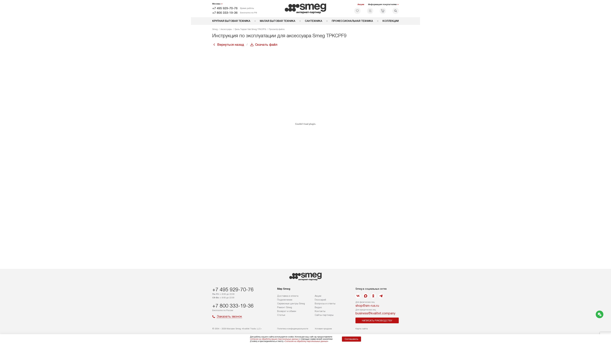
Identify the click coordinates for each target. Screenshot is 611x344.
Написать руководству (377, 320)
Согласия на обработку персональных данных (306, 341)
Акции (361, 4)
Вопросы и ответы (325, 303)
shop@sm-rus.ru (367, 305)
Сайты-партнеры (324, 315)
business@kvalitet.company (375, 313)
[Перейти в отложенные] (357, 11)
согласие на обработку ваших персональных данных (274, 339)
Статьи (281, 315)
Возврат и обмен (286, 311)
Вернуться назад (230, 44)
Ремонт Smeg (284, 307)
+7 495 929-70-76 (225, 8)
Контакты (320, 311)
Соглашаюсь (351, 339)
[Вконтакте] (358, 295)
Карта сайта (361, 328)
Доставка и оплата (287, 296)
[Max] (365, 295)
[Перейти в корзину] (383, 11)
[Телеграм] (380, 295)
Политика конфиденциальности (292, 328)
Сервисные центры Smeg (291, 303)
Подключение (284, 299)
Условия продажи (323, 328)
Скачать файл (266, 44)
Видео (318, 307)
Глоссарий (320, 299)
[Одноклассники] (373, 295)
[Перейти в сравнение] (370, 11)
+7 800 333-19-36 (225, 12)
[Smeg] (305, 9)
